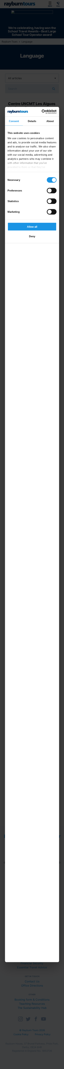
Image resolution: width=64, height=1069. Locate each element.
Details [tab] (32, 120)
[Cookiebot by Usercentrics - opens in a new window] (43, 112)
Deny (32, 236)
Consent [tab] (14, 120)
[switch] (51, 190)
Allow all (32, 226)
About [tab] (50, 120)
